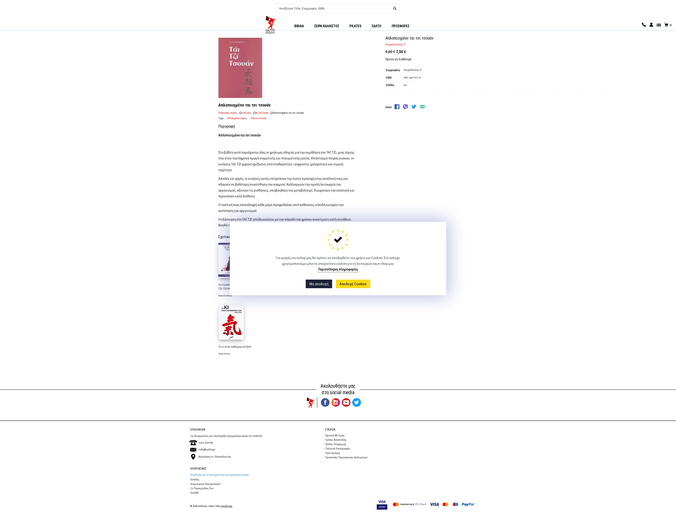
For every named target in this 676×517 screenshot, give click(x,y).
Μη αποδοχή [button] (318, 284)
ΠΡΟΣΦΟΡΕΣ (400, 26)
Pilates (355, 26)
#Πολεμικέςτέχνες (237, 118)
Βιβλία (299, 26)
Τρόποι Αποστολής (335, 439)
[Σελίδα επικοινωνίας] (643, 24)
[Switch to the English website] (658, 24)
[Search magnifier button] (395, 8)
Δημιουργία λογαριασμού (205, 484)
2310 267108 (206, 442)
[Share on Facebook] (397, 106)
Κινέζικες (246, 112)
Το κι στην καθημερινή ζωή (234, 346)
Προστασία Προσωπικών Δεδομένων (346, 457)
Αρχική (270, 25)
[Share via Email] (422, 106)
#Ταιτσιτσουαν (258, 118)
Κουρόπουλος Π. (395, 44)
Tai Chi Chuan (261, 112)
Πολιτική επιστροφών (337, 448)
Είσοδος (194, 479)
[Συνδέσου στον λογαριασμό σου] (650, 24)
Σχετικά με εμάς (335, 435)
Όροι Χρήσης (332, 453)
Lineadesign (226, 506)
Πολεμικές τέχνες (227, 112)
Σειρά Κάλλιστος (326, 26)
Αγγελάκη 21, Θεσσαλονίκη (214, 456)
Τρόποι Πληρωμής (335, 444)
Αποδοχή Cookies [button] (353, 284)
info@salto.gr (207, 449)
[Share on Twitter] (414, 106)
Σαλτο (376, 26)
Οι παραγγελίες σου (202, 488)
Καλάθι (194, 492)
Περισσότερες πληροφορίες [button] (338, 269)
